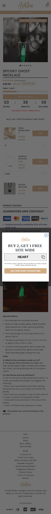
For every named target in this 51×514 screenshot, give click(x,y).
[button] (25, 257)
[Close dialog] (46, 235)
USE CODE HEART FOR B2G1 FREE (25, 271)
